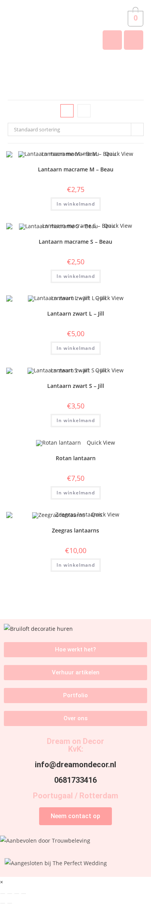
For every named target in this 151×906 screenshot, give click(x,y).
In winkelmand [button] (76, 204)
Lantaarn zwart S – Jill (75, 385)
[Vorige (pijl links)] (2, 903)
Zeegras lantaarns (75, 530)
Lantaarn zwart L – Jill (75, 313)
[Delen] (16, 893)
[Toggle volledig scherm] (9, 893)
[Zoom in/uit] (2, 893)
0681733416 (75, 780)
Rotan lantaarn (76, 458)
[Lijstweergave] (84, 110)
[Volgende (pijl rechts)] (9, 903)
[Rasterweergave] (67, 110)
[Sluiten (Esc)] (23, 893)
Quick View (100, 442)
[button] (75, 69)
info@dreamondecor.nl (75, 764)
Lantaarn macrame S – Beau (75, 241)
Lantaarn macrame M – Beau (75, 169)
